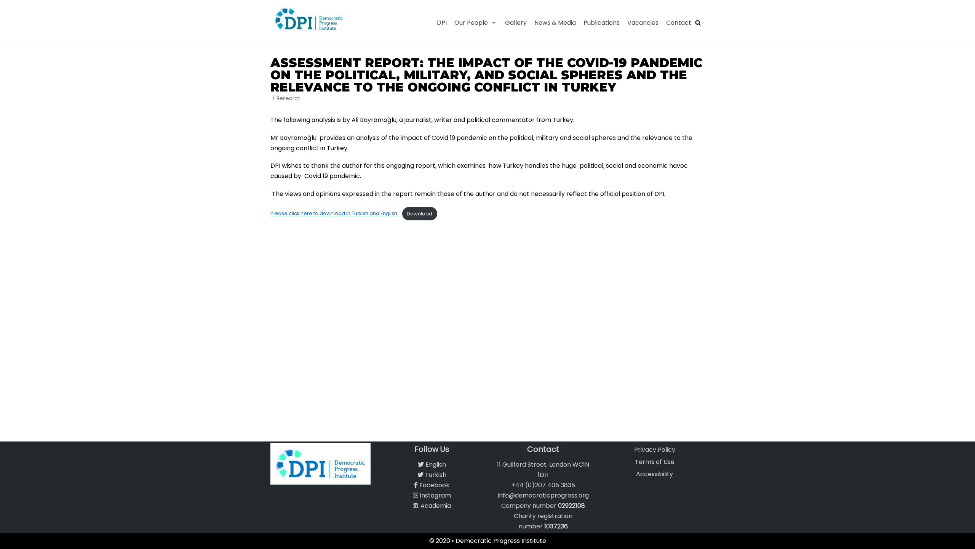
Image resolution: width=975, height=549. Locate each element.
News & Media (555, 22)
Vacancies (643, 22)
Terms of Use (655, 462)
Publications (601, 22)
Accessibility (654, 474)
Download (419, 213)
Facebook (433, 485)
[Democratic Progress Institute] (308, 19)
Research (288, 98)
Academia (435, 505)
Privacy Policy (654, 449)
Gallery (516, 22)
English (435, 464)
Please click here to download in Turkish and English (334, 213)
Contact (678, 22)
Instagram (434, 495)
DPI (442, 22)
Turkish (435, 474)
